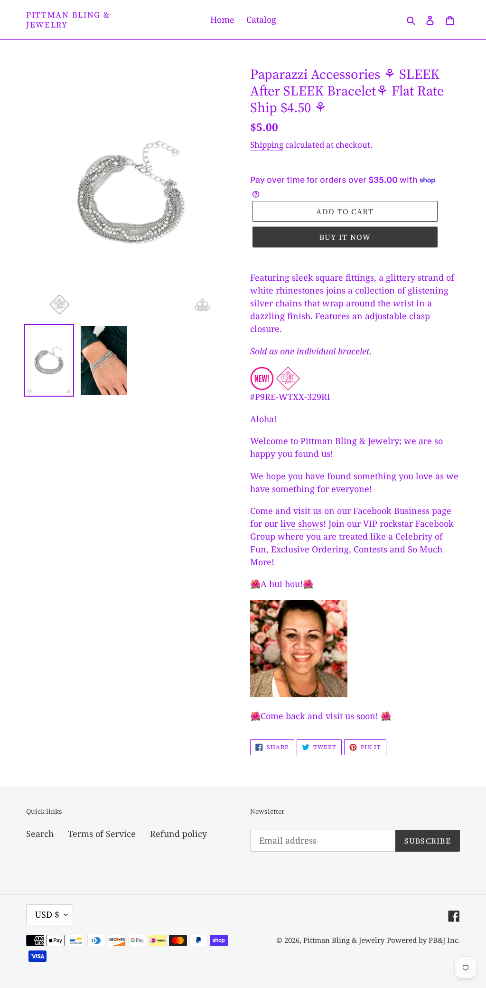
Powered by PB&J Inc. (423, 940)
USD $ (47, 914)
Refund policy (178, 833)
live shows (301, 523)
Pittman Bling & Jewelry (68, 19)
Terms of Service (102, 833)
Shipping (266, 144)
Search (40, 833)
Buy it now (345, 237)
